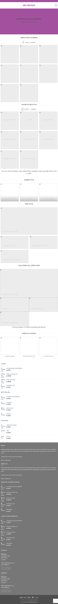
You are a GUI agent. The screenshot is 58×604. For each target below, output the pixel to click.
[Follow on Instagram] (5, 568)
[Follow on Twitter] (7, 568)
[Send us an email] (10, 568)
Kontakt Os (23, 600)
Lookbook (32, 42)
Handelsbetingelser (32, 600)
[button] (2, 5)
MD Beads (29, 5)
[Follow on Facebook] (2, 568)
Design (27, 42)
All (23, 42)
